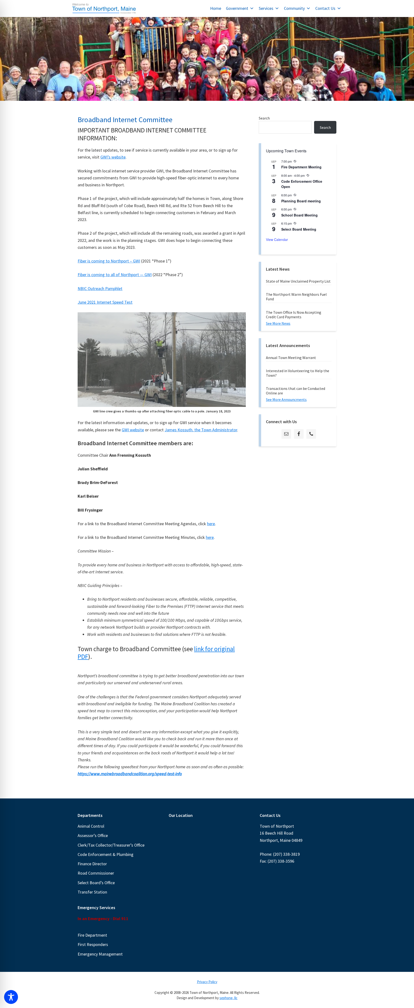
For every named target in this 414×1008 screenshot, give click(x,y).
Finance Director (92, 863)
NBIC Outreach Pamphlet (100, 288)
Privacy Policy (207, 982)
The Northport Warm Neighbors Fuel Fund (296, 296)
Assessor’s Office (93, 835)
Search (264, 118)
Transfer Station (92, 892)
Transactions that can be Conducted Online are (295, 390)
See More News (278, 323)
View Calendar (277, 239)
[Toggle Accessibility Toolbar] (11, 997)
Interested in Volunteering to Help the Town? (297, 373)
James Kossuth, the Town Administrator (201, 430)
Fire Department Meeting (301, 167)
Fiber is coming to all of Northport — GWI (115, 274)
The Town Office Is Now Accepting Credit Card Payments (293, 314)
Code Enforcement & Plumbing (105, 854)
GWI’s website (113, 157)
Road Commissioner (96, 873)
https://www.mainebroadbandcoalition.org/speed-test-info (130, 773)
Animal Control (91, 826)
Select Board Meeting (298, 229)
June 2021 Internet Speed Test (105, 302)
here (211, 523)
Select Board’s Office (96, 882)
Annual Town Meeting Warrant (291, 357)
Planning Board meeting (301, 201)
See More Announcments (286, 399)
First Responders (93, 944)
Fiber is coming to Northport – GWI (109, 261)
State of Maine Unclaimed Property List (298, 281)
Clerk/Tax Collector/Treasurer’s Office (111, 845)
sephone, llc (228, 998)
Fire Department (92, 935)
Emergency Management (100, 954)
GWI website (133, 430)
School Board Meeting (299, 215)
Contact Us (325, 8)
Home (215, 8)
